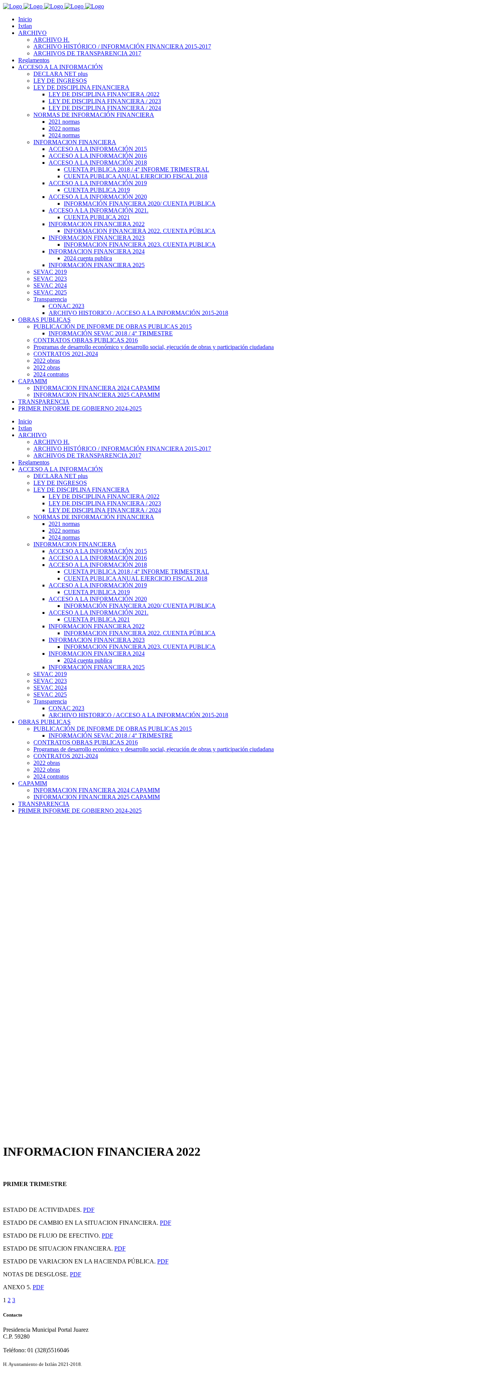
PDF (89, 1210)
